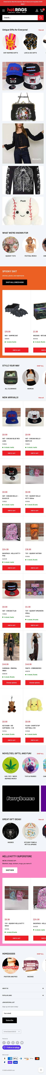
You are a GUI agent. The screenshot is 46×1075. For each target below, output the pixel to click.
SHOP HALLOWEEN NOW (15, 282)
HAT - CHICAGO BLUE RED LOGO (11, 440)
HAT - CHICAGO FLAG (9, 611)
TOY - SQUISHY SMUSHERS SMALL (34, 612)
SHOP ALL (40, 366)
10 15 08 (27, 731)
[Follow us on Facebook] (4, 1042)
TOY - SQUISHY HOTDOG (33, 553)
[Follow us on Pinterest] (17, 1042)
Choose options (11, 683)
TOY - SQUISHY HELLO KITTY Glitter (32, 497)
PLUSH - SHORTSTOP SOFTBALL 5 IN (32, 727)
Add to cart (16, 350)
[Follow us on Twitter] (8, 1042)
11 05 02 (4, 444)
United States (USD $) (10, 1031)
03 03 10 (27, 671)
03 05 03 (4, 673)
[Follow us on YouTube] (22, 1042)
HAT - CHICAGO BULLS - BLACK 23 (10, 497)
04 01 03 (4, 559)
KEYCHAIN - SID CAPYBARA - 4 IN (8, 727)
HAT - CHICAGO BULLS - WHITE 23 (33, 440)
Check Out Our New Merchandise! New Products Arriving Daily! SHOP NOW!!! (23, 3)
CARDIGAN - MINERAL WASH (9, 669)
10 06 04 (7, 338)
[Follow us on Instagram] (13, 1042)
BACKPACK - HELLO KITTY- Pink (11, 554)
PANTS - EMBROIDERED (33, 668)
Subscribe (9, 1020)
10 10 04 (27, 501)
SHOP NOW (10, 870)
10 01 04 (4, 731)
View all (41, 30)
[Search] (41, 17)
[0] (41, 10)
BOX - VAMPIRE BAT (11, 335)
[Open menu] (3, 10)
